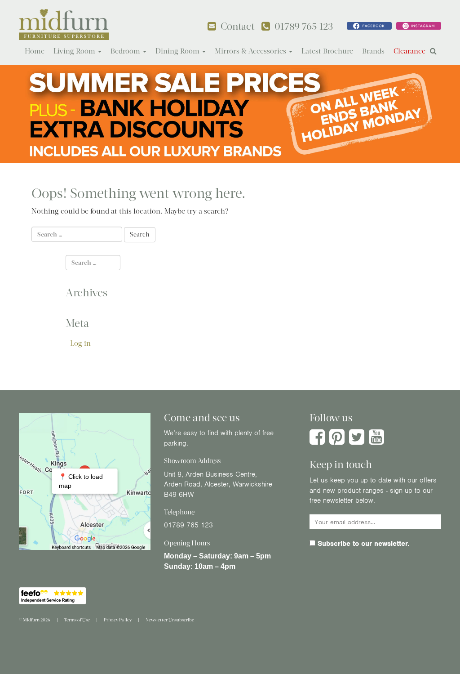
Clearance (409, 51)
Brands (373, 51)
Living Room (75, 51)
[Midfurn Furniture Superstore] (64, 24)
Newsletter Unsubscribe (170, 620)
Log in (80, 343)
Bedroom (126, 51)
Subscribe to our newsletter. (362, 543)
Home (34, 51)
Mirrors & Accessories (251, 51)
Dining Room (178, 51)
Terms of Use (77, 620)
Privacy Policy (118, 620)
